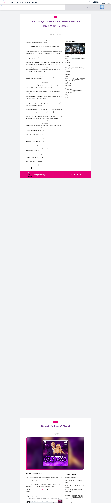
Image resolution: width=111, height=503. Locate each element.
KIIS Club (27, 2)
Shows (11, 2)
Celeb (21, 2)
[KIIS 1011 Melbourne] (5, 2)
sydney (28, 168)
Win (17, 2)
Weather (33, 168)
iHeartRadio (42, 490)
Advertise (35, 2)
